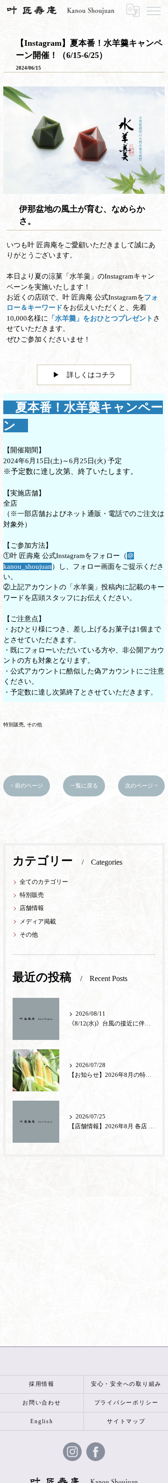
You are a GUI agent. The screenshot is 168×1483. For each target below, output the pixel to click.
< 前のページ (26, 785)
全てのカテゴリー (44, 882)
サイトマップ (126, 1421)
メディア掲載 (38, 921)
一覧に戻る (84, 785)
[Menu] (153, 10)
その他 (34, 724)
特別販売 (13, 724)
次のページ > (141, 785)
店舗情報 (32, 908)
